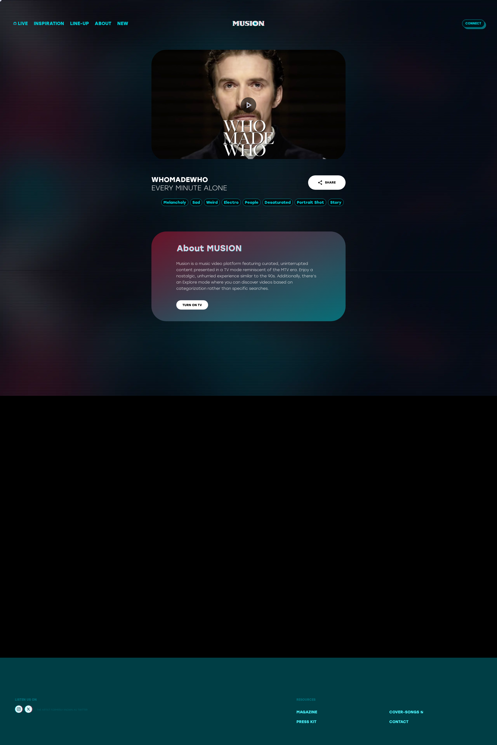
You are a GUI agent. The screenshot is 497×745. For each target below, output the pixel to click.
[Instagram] (19, 710)
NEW (122, 23)
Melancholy (174, 202)
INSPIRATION (49, 23)
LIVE (23, 23)
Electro (231, 202)
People (251, 202)
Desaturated (278, 202)
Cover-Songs (404, 712)
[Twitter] (28, 710)
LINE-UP (79, 23)
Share (330, 182)
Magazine (306, 712)
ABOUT (103, 23)
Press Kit (306, 721)
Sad (196, 202)
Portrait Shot (310, 202)
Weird (212, 202)
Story (335, 202)
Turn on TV (192, 305)
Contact (398, 721)
